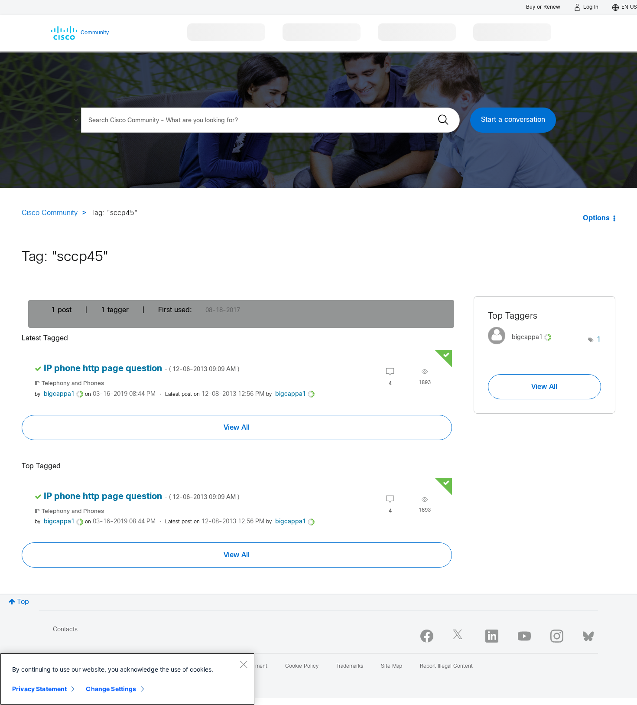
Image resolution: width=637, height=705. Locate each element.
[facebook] (426, 636)
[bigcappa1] (523, 346)
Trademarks (349, 666)
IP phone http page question (141, 369)
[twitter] (459, 636)
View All (237, 427)
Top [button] (23, 602)
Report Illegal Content (446, 666)
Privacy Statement (39, 688)
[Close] (243, 664)
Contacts (65, 630)
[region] (127, 679)
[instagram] (556, 636)
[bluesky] (588, 634)
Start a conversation (513, 120)
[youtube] (524, 636)
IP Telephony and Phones (69, 383)
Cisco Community (50, 213)
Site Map (391, 666)
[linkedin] (491, 636)
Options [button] (596, 218)
